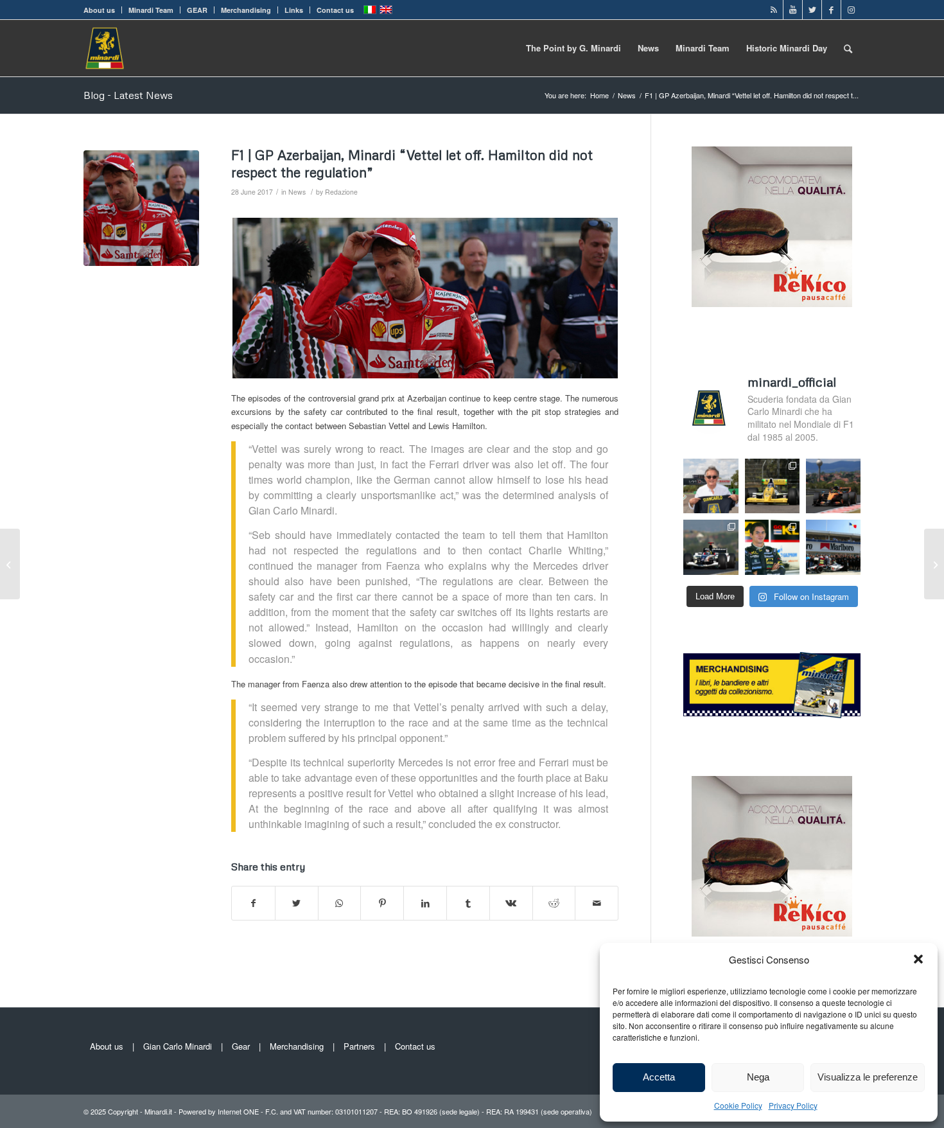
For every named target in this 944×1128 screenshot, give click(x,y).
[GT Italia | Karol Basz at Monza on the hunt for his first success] (10, 564)
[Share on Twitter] (296, 903)
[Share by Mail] (596, 903)
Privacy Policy (793, 1105)
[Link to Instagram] (851, 9)
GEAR (197, 10)
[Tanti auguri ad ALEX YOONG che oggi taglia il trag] (772, 547)
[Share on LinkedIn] (425, 903)
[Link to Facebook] (831, 9)
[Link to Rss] (773, 9)
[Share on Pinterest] (382, 903)
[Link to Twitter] (812, 9)
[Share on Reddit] (554, 903)
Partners (359, 1046)
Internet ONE (238, 1111)
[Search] (848, 48)
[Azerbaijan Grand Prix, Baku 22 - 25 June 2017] (141, 208)
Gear (241, 1046)
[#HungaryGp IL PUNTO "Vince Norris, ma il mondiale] (833, 486)
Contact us (335, 10)
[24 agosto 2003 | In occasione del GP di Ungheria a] (833, 547)
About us (99, 10)
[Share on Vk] (511, 903)
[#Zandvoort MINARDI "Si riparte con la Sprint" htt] (710, 486)
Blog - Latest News (128, 95)
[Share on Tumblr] (468, 903)
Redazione (341, 192)
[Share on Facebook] (253, 903)
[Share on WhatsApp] (340, 903)
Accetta (659, 1076)
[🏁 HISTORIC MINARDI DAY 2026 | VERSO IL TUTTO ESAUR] (772, 486)
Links (293, 10)
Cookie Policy (738, 1105)
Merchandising (246, 10)
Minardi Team (150, 10)
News (297, 192)
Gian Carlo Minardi (177, 1046)
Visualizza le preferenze (867, 1076)
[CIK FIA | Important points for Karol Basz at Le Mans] (934, 564)
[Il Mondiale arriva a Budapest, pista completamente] (710, 547)
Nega (758, 1076)
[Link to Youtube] (792, 9)
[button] (918, 959)
